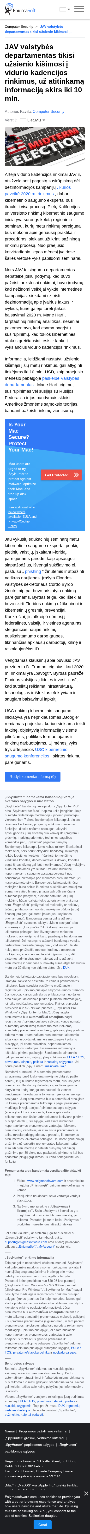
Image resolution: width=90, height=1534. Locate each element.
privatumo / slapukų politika (24, 1062)
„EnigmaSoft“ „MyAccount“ (36, 1246)
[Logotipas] (20, 9)
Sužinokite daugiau (43, 1516)
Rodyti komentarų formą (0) (33, 777)
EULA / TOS (75, 1057)
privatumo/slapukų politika (31, 1352)
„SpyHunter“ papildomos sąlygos (30, 1445)
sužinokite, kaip (55, 1066)
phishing (33, 571)
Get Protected (56, 475)
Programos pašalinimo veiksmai (43, 1431)
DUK (66, 967)
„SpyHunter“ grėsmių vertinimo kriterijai (35, 1438)
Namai (10, 1431)
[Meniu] (79, 9)
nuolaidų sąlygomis (60, 1062)
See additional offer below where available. (21, 512)
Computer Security (19, 26)
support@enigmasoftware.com (26, 1242)
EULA (26, 516)
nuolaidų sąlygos (64, 1352)
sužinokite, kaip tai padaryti (24, 1414)
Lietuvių (69, 9)
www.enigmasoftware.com (45, 1181)
